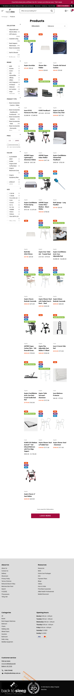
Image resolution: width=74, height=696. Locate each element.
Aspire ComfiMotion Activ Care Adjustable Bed (59, 254)
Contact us (44, 6)
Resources (42, 565)
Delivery (4, 573)
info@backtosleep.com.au (12, 673)
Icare (25, 107)
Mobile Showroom (43, 594)
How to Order (42, 586)
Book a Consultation (63, 6)
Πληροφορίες (5, 594)
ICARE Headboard (44, 110)
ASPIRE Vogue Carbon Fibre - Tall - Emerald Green (30, 348)
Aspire (26, 63)
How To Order (51, 6)
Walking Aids (5, 629)
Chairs (3, 626)
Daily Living (5, 639)
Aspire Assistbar (29, 65)
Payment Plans (42, 578)
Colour (9, 153)
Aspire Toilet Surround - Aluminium (43, 395)
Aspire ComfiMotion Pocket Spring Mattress (30, 205)
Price (9, 135)
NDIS (39, 571)
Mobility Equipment (7, 642)
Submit (51, 11)
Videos (40, 584)
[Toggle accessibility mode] (71, 6)
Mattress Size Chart (7, 586)
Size (8, 189)
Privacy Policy (6, 578)
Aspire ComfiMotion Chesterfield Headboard (59, 158)
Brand (9, 62)
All (2, 616)
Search (4, 589)
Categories (6, 612)
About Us (5, 565)
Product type (12, 99)
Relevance (51, 26)
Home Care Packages (44, 573)
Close (72, 2)
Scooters (4, 634)
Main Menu (2, 10)
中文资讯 (4, 591)
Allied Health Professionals (46, 591)
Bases (3, 618)
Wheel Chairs (5, 631)
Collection (11, 25)
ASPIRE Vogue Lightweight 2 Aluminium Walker (30, 158)
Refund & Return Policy (8, 584)
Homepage (5, 16)
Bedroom (4, 624)
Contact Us (5, 571)
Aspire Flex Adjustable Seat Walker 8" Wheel (44, 348)
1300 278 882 (8, 670)
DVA (39, 576)
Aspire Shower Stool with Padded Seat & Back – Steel (45, 301)
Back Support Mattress (8, 621)
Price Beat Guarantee (44, 589)
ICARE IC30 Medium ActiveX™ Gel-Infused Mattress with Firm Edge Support (30, 447)
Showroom (38, 6)
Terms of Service (6, 581)
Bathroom (5, 636)
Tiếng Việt (5, 596)
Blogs (39, 581)
